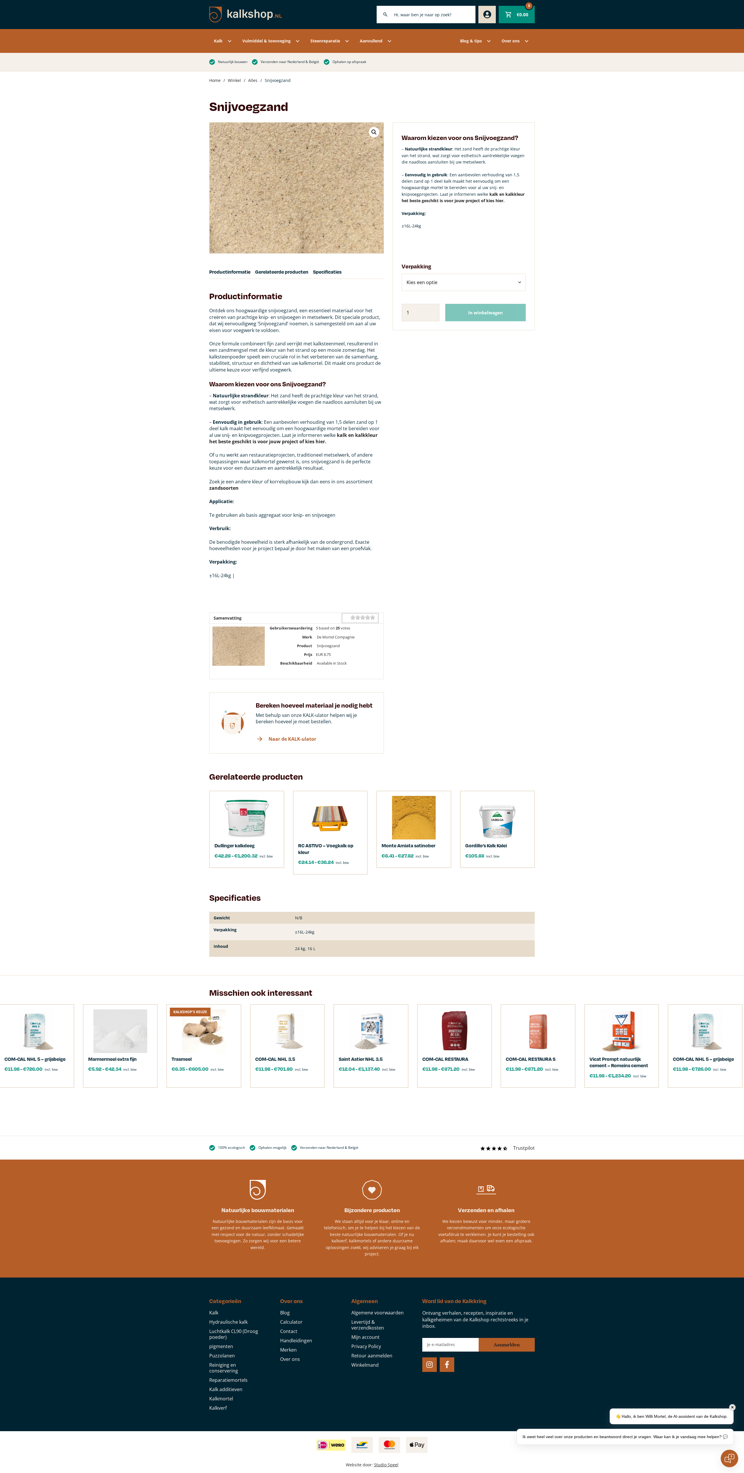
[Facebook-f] (447, 1364)
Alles (252, 80)
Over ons (511, 41)
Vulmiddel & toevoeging (266, 41)
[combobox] (426, 14)
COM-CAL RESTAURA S (490, 1059)
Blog (285, 1313)
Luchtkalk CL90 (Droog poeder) (233, 1334)
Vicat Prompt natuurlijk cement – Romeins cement (578, 1062)
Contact (288, 1331)
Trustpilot (524, 1148)
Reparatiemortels (228, 1380)
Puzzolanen (222, 1356)
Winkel (234, 80)
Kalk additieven (225, 1389)
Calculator (291, 1322)
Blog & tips (471, 41)
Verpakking (416, 266)
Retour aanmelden (371, 1356)
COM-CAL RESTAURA (405, 1059)
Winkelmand (365, 1365)
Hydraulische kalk (228, 1322)
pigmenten (221, 1346)
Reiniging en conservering (223, 1368)
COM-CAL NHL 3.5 (234, 1059)
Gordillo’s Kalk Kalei (486, 845)
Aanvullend (371, 41)
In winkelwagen (485, 312)
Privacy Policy (366, 1346)
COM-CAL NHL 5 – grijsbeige (662, 1059)
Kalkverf (218, 1408)
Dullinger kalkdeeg (234, 845)
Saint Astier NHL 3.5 (320, 1059)
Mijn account (365, 1337)
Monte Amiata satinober (408, 845)
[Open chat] (729, 1458)
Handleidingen (296, 1340)
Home (215, 80)
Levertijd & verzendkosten (367, 1325)
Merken (288, 1350)
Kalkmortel (221, 1399)
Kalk (218, 41)
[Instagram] (429, 1364)
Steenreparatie (325, 41)
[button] (374, 132)
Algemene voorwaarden (377, 1313)
